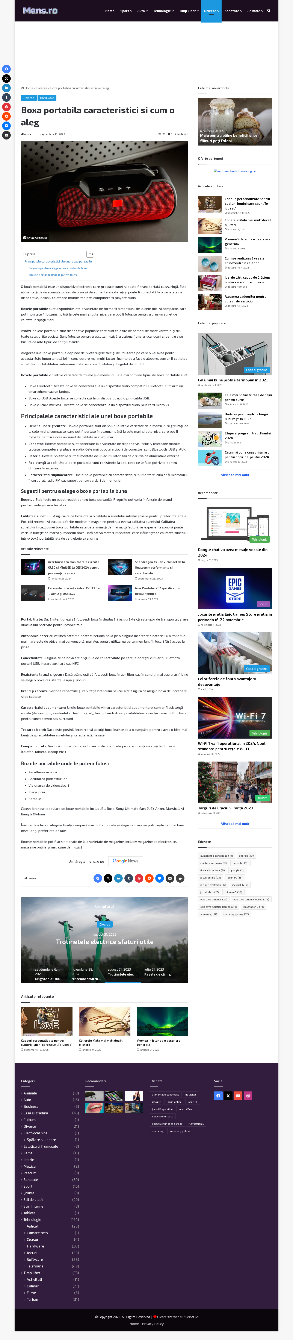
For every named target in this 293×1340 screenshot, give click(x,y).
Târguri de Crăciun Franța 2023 (225, 808)
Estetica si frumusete (41, 1146)
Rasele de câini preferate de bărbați (105, 941)
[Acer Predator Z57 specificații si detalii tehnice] (120, 593)
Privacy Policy (153, 1324)
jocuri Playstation (213, 884)
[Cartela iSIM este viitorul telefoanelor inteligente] (94, 1096)
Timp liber (187, 11)
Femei (28, 1153)
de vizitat (240, 862)
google (238, 870)
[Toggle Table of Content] (88, 254)
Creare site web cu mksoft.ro (177, 1317)
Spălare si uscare (41, 1139)
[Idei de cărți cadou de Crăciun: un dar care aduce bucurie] (210, 283)
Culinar (33, 1286)
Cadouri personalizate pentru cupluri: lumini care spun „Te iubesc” (247, 203)
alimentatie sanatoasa (216, 855)
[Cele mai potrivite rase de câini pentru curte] (210, 401)
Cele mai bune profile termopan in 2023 (233, 380)
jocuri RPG (240, 884)
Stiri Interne (33, 1206)
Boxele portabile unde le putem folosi (53, 274)
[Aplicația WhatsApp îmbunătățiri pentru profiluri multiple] (114, 1096)
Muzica (30, 1166)
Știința (29, 1193)
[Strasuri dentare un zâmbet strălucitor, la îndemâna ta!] (94, 1108)
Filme (31, 1292)
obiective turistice (213, 899)
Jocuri (32, 1252)
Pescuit (30, 1173)
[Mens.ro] (40, 10)
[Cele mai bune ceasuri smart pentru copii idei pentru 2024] (210, 458)
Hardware (47, 98)
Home (109, 11)
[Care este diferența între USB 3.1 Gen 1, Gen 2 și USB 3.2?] (33, 593)
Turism (32, 1299)
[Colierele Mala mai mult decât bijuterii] (104, 1021)
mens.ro (29, 133)
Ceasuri (33, 1239)
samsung (208, 913)
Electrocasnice (35, 1133)
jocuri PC (235, 877)
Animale (254, 11)
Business (31, 1106)
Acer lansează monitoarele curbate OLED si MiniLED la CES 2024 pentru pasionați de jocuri (73, 567)
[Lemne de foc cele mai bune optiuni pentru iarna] (134, 1108)
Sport (124, 11)
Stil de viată (33, 1199)
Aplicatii (33, 1226)
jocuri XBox (209, 892)
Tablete (29, 1213)
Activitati (34, 1279)
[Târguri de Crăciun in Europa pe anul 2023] (114, 1108)
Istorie (29, 1159)
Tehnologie (162, 11)
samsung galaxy (236, 913)
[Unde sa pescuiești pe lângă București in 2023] (210, 420)
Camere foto (37, 1233)
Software (35, 1259)
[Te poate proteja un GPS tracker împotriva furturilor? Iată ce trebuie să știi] (134, 1096)
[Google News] (125, 861)
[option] (104, 940)
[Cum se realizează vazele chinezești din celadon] (210, 264)
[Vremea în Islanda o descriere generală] (162, 1021)
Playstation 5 (253, 906)
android (246, 855)
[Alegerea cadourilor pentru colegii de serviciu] (210, 302)
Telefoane (35, 1266)
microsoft (233, 892)
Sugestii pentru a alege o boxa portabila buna (58, 268)
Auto (141, 11)
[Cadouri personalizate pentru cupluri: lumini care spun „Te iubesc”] (46, 1021)
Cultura (30, 1119)
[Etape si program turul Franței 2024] (210, 439)
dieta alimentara (212, 870)
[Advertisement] (146, 49)
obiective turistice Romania (218, 906)
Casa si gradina (36, 1113)
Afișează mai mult (235, 475)
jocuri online (210, 877)
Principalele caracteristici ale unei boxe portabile (58, 261)
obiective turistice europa (251, 899)
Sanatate (232, 11)
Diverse (210, 11)
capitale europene (213, 862)
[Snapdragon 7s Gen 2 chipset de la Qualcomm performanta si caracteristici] (120, 567)
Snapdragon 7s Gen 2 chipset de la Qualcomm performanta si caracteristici (160, 567)
